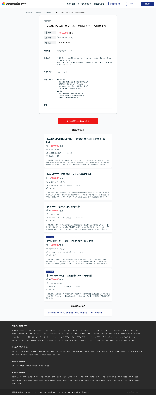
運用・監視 (31, 337)
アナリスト (47, 337)
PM (76, 333)
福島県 (87, 377)
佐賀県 (109, 380)
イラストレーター (113, 337)
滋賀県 (30, 380)
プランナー (39, 337)
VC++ (103, 351)
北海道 (54, 377)
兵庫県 (41, 380)
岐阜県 (14, 380)
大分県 (125, 380)
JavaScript (34, 351)
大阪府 (19, 377)
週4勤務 (41, 366)
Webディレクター (70, 337)
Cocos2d (62, 351)
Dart (58, 355)
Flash (104, 337)
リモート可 (15, 366)
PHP (17, 351)
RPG (132, 351)
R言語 (49, 355)
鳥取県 (59, 380)
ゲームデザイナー (51, 340)
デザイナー (98, 337)
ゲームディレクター (126, 333)
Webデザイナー (81, 337)
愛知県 (30, 377)
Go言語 (31, 355)
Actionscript (138, 351)
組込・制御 (29, 333)
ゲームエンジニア (117, 330)
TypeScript (42, 355)
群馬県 (103, 377)
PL (137, 330)
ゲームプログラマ (114, 333)
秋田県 (76, 377)
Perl (57, 351)
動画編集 (33, 340)
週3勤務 (34, 366)
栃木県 (98, 377)
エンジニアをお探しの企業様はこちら (78, 392)
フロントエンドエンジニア (35, 330)
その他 (19, 383)
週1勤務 (22, 366)
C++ (48, 351)
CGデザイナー (16, 340)
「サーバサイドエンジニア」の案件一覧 (59, 313)
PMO (89, 333)
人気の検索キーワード (53, 392)
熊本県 (120, 380)
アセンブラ (23, 355)
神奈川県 (47, 377)
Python (23, 351)
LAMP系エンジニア (129, 330)
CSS (73, 351)
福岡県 (25, 377)
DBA (25, 337)
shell (17, 355)
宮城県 (70, 377)
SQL (13, 355)
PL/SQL (117, 351)
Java (13, 351)
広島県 (76, 380)
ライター (60, 340)
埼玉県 (36, 377)
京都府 (36, 380)
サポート (90, 340)
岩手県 (65, 377)
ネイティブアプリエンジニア (81, 330)
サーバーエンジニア (97, 330)
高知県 (103, 380)
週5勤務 (47, 366)
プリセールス (83, 333)
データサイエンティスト (123, 340)
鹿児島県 (137, 380)
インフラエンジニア (50, 330)
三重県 (25, 380)
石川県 (120, 377)
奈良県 (47, 380)
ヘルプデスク (83, 340)
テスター (107, 330)
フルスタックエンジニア (56, 333)
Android (87, 351)
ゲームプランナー (17, 337)
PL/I (128, 351)
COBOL (123, 351)
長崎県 (114, 380)
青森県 (59, 377)
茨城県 (92, 377)
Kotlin (36, 355)
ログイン (64, 392)
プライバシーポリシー (31, 392)
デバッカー (137, 333)
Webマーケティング (58, 337)
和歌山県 (53, 380)
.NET (64, 72)
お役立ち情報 (99, 4)
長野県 (136, 377)
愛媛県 (98, 380)
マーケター (41, 340)
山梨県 (131, 377)
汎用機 (14, 333)
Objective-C (79, 351)
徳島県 (87, 380)
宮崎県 (131, 380)
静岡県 (19, 380)
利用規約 (20, 392)
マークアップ (123, 337)
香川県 (92, 380)
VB (59, 72)
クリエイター (25, 340)
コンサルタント (69, 333)
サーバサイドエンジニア (65, 37)
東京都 (14, 377)
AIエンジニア (37, 333)
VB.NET (93, 351)
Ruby (27, 351)
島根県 (65, 380)
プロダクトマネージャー (100, 333)
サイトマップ (42, 392)
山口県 (81, 380)
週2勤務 (28, 366)
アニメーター (133, 337)
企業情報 (14, 392)
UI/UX (66, 340)
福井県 (125, 377)
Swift (40, 351)
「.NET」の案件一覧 (96, 313)
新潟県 (109, 377)
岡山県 (70, 380)
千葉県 (41, 377)
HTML (68, 351)
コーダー (90, 337)
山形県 (81, 377)
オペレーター (73, 340)
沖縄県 (14, 383)
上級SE (45, 333)
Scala (52, 351)
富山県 (114, 377)
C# (44, 351)
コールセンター (99, 340)
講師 (133, 340)
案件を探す (71, 4)
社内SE (112, 340)
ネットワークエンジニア (65, 330)
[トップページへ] (14, 3)
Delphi (111, 351)
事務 (107, 340)
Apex (53, 355)
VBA (98, 351)
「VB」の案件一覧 (81, 313)
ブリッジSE (20, 333)
